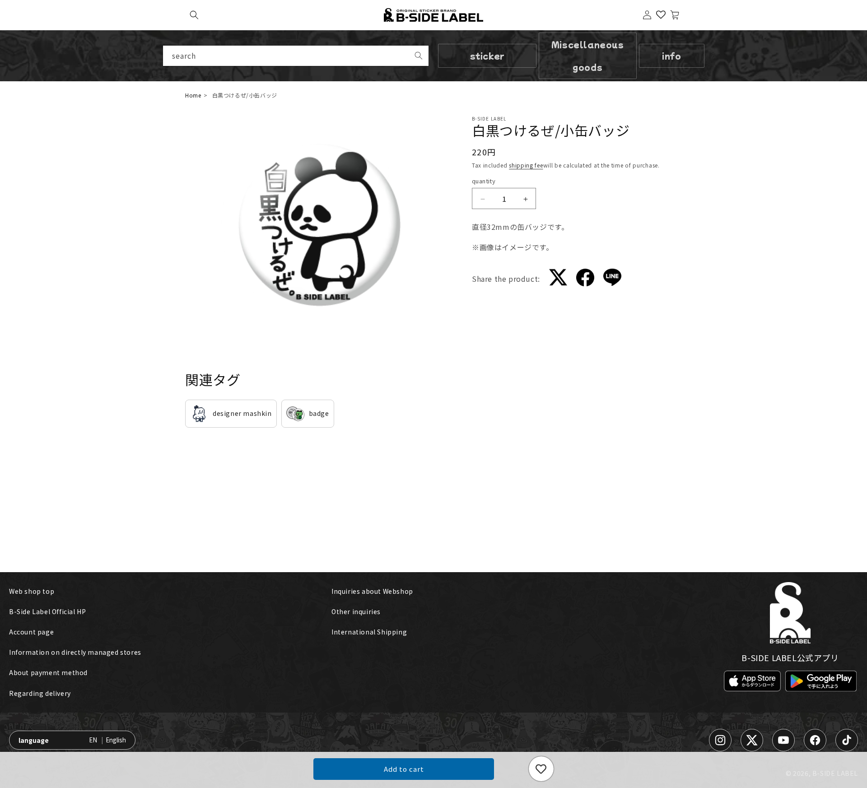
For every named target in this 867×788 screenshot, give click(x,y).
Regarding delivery (40, 693)
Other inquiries (356, 611)
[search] (419, 55)
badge (319, 413)
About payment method (48, 672)
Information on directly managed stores (75, 652)
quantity (483, 181)
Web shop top (31, 591)
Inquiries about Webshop (372, 591)
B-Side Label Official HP (47, 611)
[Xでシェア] (558, 279)
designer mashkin (242, 413)
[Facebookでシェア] (585, 279)
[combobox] (296, 56)
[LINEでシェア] (612, 279)
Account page (31, 631)
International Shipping (369, 631)
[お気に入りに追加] (541, 768)
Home (193, 95)
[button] (194, 15)
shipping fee (526, 165)
